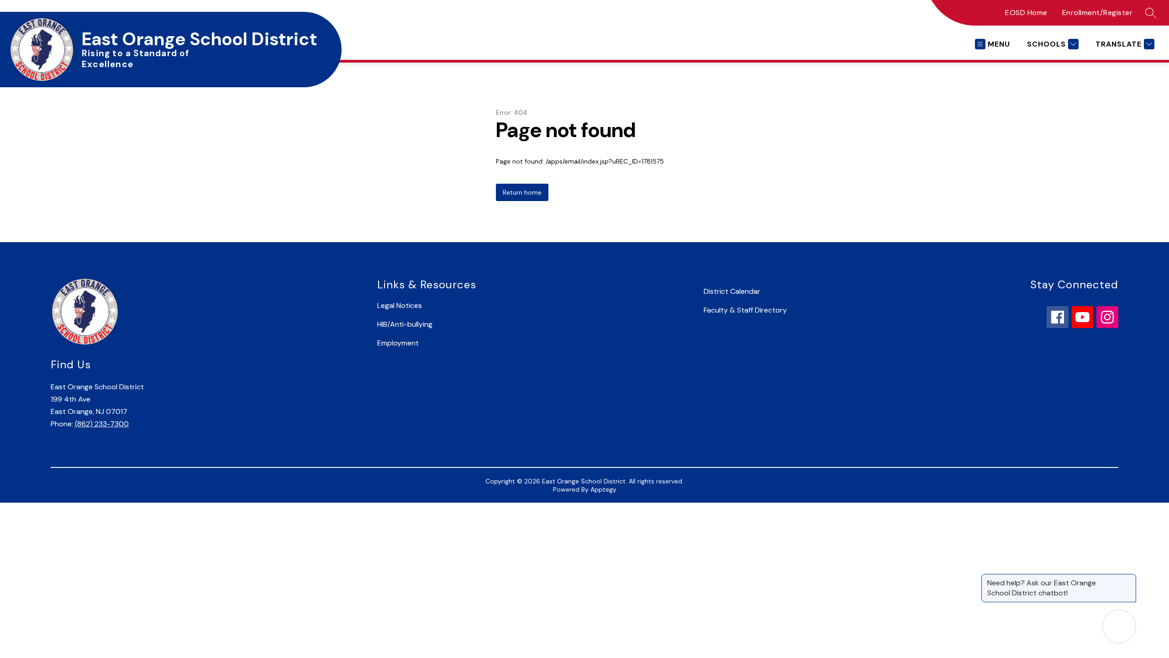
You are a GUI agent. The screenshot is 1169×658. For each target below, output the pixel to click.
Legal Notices (399, 305)
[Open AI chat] (1119, 626)
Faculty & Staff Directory (745, 310)
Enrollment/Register (1097, 12)
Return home (522, 192)
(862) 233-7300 (102, 424)
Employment (398, 343)
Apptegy (603, 489)
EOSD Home (1026, 12)
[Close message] (1129, 578)
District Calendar (732, 291)
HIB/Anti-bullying (404, 324)
